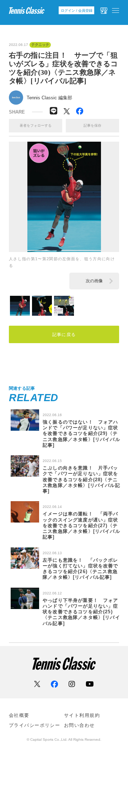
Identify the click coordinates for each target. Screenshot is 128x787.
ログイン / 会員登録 (76, 10)
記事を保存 (92, 125)
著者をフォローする (36, 125)
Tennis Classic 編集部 (49, 97)
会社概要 (19, 715)
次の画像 (94, 280)
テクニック (40, 45)
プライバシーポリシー (34, 725)
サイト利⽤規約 (82, 715)
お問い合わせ (79, 725)
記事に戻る (64, 334)
